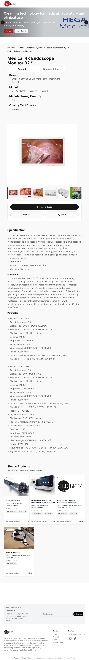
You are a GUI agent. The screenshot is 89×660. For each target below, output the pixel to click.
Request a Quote (44, 207)
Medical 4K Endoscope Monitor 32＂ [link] (21, 51)
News (55, 640)
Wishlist (26, 214)
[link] (11, 47)
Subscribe (78, 614)
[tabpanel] (36, 93)
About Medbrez (20, 658)
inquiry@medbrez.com (76, 634)
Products (56, 637)
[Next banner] (86, 22)
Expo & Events (58, 642)
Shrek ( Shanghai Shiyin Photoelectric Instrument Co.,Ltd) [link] (44, 48)
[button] (70, 638)
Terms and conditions (54, 658)
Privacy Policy (69, 658)
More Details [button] (21, 31)
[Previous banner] (3, 22)
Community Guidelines (36, 658)
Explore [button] (8, 31)
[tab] (21, 69)
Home (55, 634)
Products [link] (11, 48)
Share (63, 214)
